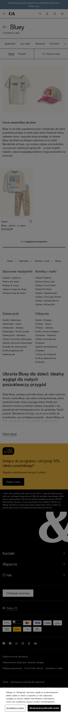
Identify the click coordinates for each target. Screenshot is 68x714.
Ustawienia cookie (15, 708)
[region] (34, 701)
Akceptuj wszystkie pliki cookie (44, 708)
